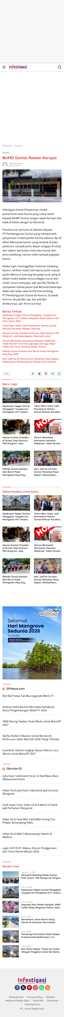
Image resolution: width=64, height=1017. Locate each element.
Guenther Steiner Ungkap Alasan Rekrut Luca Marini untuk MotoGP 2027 (30, 751)
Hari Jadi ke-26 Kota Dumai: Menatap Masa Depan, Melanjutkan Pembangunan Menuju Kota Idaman (30, 360)
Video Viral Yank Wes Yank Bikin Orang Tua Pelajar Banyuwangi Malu (28, 821)
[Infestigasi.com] (17, 67)
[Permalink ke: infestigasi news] (5, 164)
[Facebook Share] (32, 373)
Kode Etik (38, 1000)
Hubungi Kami (32, 1004)
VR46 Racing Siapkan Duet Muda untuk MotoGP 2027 (31, 723)
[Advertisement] (32, 31)
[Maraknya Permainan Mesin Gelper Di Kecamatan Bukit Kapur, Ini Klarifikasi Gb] (10, 936)
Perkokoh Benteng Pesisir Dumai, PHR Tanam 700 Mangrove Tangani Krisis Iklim (41, 876)
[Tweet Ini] (39, 373)
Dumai (5, 152)
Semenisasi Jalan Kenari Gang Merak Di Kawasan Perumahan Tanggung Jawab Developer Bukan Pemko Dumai (40, 921)
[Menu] (4, 67)
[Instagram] (35, 988)
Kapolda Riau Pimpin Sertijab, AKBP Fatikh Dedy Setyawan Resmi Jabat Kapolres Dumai (41, 906)
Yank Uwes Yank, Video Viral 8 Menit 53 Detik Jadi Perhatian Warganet (29, 806)
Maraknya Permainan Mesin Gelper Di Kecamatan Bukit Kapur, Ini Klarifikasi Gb (40, 936)
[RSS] (47, 988)
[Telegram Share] (52, 373)
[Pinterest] (29, 988)
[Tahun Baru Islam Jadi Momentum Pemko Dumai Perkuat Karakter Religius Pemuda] (48, 395)
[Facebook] (17, 988)
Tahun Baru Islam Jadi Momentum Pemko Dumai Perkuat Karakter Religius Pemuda (29, 327)
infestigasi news (16, 163)
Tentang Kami (16, 997)
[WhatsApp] (41, 988)
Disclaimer (52, 1000)
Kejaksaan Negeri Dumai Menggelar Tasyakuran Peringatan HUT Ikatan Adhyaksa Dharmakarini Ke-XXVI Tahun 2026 (30, 318)
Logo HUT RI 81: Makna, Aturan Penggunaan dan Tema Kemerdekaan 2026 (29, 849)
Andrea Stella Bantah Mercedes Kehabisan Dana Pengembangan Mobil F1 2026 (28, 708)
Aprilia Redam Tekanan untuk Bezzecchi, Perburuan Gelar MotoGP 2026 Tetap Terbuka (30, 737)
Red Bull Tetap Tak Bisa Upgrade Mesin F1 (28, 696)
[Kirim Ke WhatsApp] (59, 373)
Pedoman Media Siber (17, 1000)
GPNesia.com (15, 689)
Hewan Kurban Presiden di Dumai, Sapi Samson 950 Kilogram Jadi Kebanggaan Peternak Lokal (30, 335)
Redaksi (50, 997)
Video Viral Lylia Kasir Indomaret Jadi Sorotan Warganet (30, 792)
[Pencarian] (60, 67)
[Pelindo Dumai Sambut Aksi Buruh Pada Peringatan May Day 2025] (16, 458)
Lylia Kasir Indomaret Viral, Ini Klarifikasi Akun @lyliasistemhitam (30, 777)
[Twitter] (23, 988)
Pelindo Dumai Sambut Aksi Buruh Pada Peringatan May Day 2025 (30, 353)
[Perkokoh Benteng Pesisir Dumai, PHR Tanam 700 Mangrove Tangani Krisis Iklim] (10, 877)
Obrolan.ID (14, 768)
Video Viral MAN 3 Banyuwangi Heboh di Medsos (27, 835)
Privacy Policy (35, 997)
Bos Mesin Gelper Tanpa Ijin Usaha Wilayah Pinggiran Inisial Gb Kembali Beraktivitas (41, 950)
